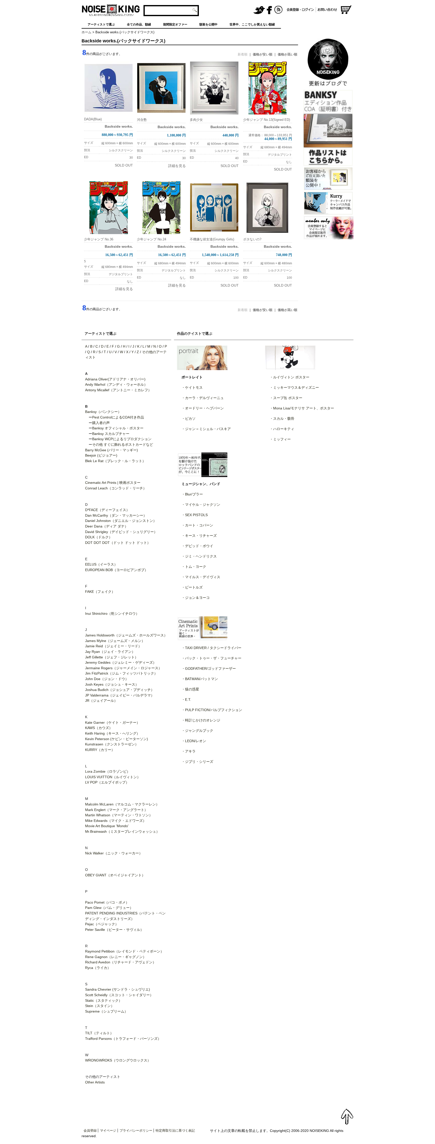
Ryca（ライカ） (98, 968)
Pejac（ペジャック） (102, 924)
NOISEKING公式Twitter (259, 10)
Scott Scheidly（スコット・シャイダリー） (119, 995)
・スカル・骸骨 (282, 418)
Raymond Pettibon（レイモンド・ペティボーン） (124, 951)
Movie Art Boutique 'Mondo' (107, 826)
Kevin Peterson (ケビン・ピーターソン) (116, 739)
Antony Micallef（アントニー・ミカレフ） (118, 390)
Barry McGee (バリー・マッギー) (111, 450)
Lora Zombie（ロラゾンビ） (107, 771)
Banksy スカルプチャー (110, 434)
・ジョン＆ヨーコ (196, 598)
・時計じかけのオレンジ (201, 720)
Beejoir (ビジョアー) (101, 455)
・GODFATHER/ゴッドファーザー (209, 668)
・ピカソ (189, 418)
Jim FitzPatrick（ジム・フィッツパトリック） (121, 673)
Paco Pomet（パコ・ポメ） (107, 902)
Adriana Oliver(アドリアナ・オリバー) (115, 379)
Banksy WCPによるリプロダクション (122, 439)
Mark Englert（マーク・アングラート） (116, 810)
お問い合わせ (328, 10)
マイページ (108, 1130)
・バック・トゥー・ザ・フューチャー (211, 658)
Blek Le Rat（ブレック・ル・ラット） (115, 461)
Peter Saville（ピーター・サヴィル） (114, 930)
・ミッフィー (280, 439)
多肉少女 (196, 120)
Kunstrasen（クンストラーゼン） (111, 744)
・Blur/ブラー (192, 494)
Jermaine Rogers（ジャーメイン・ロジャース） (123, 668)
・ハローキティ (282, 429)
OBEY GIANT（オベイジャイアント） (115, 875)
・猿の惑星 (190, 689)
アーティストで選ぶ (101, 24)
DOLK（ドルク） (98, 537)
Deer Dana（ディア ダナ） (106, 526)
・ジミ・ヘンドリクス (199, 556)
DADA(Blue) (93, 119)
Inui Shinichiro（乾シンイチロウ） (112, 613)
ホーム (86, 32)
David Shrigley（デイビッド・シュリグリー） (121, 532)
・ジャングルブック (197, 731)
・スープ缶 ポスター (286, 398)
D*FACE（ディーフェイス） (107, 510)
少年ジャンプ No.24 (151, 239)
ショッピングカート (346, 10)
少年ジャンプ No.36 (98, 239)
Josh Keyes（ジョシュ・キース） (112, 684)
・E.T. (186, 699)
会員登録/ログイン (300, 10)
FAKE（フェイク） (100, 592)
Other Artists (95, 1082)
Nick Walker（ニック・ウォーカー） (113, 853)
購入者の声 (101, 423)
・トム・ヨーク (194, 567)
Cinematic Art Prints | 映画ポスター (112, 483)
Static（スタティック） (103, 1000)
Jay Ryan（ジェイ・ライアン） (110, 652)
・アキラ (189, 751)
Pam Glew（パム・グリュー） (109, 908)
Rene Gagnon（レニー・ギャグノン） (115, 957)
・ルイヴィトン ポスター (289, 377)
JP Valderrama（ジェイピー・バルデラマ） (119, 695)
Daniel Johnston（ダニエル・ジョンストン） (121, 521)
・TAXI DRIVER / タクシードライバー (211, 648)
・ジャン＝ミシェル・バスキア (206, 429)
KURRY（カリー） (100, 750)
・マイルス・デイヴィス (201, 577)
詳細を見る (177, 166)
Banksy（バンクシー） (103, 412)
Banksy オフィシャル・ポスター (117, 428)
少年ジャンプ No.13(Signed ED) (266, 120)
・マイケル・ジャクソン (201, 505)
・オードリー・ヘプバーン (203, 408)
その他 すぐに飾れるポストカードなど (122, 444)
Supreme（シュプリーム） (106, 1011)
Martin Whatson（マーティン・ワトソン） (119, 815)
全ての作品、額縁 (139, 24)
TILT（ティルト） (99, 1033)
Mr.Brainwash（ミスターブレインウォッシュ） (122, 831)
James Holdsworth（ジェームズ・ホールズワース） (126, 635)
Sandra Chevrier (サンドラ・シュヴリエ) (117, 989)
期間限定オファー (175, 24)
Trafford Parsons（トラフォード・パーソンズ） (123, 1039)
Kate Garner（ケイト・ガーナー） (112, 722)
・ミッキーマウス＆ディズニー (294, 387)
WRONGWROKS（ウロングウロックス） (118, 1060)
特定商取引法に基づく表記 (175, 1130)
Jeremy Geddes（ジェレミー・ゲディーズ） (120, 662)
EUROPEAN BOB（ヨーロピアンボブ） (116, 570)
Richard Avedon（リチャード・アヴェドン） (120, 962)
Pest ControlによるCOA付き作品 (118, 417)
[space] (226, 10)
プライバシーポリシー (136, 1130)
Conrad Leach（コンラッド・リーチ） (116, 488)
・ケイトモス (192, 387)
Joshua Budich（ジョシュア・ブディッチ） (119, 690)
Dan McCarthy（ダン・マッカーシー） (116, 515)
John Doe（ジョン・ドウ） (107, 679)
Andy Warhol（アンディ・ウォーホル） (116, 384)
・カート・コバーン (197, 525)
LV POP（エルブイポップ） (107, 782)
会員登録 (90, 1130)
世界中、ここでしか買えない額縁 (252, 24)
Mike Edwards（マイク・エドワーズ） (115, 821)
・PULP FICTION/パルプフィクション (212, 710)
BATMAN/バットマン (201, 679)
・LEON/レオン (194, 741)
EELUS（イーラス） (101, 564)
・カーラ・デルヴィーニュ (203, 398)
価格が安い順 (262, 54)
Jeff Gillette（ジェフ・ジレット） (111, 657)
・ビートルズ (192, 587)
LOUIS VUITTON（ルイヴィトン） (112, 777)
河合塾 (142, 120)
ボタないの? (252, 239)
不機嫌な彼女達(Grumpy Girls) (212, 239)
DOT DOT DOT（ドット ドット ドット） (118, 543)
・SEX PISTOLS (195, 515)
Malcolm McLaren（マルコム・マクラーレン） (122, 804)
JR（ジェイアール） (101, 701)
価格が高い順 (287, 54)
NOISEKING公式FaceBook (269, 10)
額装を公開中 (208, 24)
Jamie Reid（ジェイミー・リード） (113, 646)
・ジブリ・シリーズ (197, 762)
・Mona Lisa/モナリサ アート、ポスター (302, 408)
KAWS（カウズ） (99, 728)
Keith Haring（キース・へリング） (112, 733)
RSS (278, 10)
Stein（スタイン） (99, 1006)
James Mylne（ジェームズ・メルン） (115, 641)
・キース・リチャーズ (199, 536)
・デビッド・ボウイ (197, 546)
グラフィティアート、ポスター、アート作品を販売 (111, 10)
